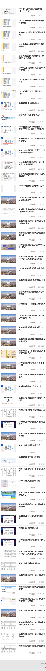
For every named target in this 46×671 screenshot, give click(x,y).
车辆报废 (32, 16)
